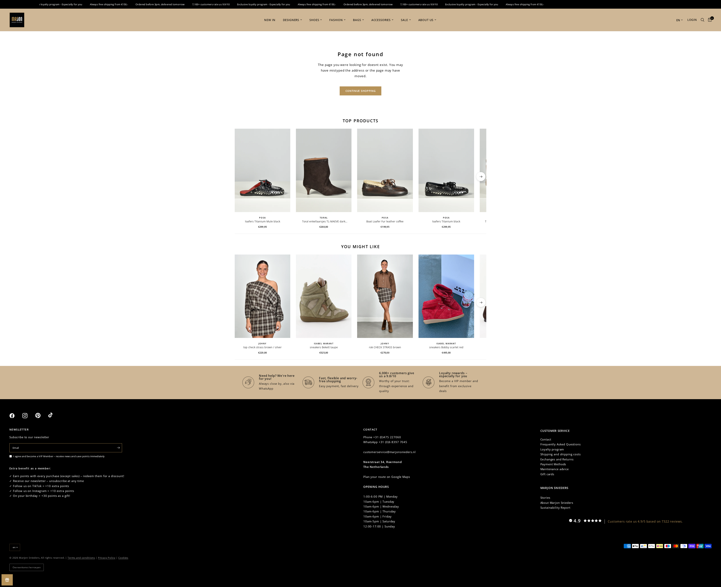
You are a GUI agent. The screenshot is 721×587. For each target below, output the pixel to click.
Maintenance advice (554, 469)
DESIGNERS (291, 20)
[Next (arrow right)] (480, 176)
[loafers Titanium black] (446, 170)
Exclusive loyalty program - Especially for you (42, 4)
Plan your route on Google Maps (386, 477)
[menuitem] (269, 20)
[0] (709, 20)
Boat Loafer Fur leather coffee (384, 221)
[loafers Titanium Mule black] (262, 170)
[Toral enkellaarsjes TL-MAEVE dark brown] (323, 170)
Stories (545, 497)
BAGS (357, 20)
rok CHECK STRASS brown (385, 347)
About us (426, 20)
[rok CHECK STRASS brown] (385, 296)
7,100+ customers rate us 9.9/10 (198, 4)
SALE (404, 20)
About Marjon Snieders (556, 503)
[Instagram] (28, 416)
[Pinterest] (41, 415)
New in (269, 20)
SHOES (314, 20)
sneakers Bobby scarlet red (446, 347)
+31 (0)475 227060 (387, 437)
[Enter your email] (118, 447)
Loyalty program (552, 449)
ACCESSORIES (381, 20)
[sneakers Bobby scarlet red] (446, 296)
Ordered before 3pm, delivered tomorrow (147, 4)
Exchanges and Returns (557, 459)
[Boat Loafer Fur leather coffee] (385, 170)
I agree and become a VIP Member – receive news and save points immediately (59, 456)
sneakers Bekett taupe (324, 347)
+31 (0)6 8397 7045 (393, 442)
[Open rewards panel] (7, 579)
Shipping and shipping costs (560, 454)
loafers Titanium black (446, 221)
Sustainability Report (555, 507)
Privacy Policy (106, 557)
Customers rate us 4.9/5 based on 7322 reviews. (645, 521)
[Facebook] (15, 416)
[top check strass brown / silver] (262, 296)
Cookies (123, 557)
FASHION (336, 20)
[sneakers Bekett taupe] (323, 296)
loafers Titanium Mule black (262, 221)
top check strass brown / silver (262, 347)
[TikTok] (54, 415)
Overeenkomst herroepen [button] (27, 567)
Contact (545, 439)
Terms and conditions (81, 557)
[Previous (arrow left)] (240, 176)
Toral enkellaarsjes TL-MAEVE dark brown (323, 221)
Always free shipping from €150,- (96, 4)
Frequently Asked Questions (560, 444)
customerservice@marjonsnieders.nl (389, 452)
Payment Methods (553, 464)
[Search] (702, 20)
